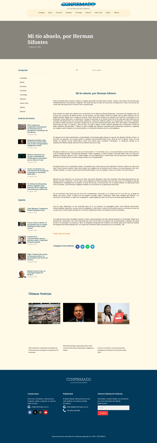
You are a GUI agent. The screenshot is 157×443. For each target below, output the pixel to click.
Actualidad (41, 12)
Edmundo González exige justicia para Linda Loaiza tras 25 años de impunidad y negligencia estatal (37, 143)
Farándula (69, 12)
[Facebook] (30, 412)
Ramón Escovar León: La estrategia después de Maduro (36, 273)
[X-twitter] (35, 412)
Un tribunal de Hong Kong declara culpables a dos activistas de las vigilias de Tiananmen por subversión (37, 186)
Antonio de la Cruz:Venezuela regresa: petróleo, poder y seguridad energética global (37, 239)
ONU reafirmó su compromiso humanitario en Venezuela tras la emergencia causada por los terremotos (37, 128)
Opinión (108, 12)
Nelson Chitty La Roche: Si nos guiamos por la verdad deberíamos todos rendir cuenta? (37, 225)
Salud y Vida (98, 12)
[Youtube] (45, 412)
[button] (78, 247)
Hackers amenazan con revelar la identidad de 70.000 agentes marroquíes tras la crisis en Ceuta (37, 157)
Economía (59, 12)
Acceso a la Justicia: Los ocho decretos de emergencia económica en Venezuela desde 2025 (38, 171)
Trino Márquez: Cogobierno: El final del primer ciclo (37, 209)
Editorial (116, 12)
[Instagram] (40, 412)
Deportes (88, 12)
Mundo (50, 12)
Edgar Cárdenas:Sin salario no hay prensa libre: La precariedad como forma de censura (37, 257)
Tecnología (78, 12)
